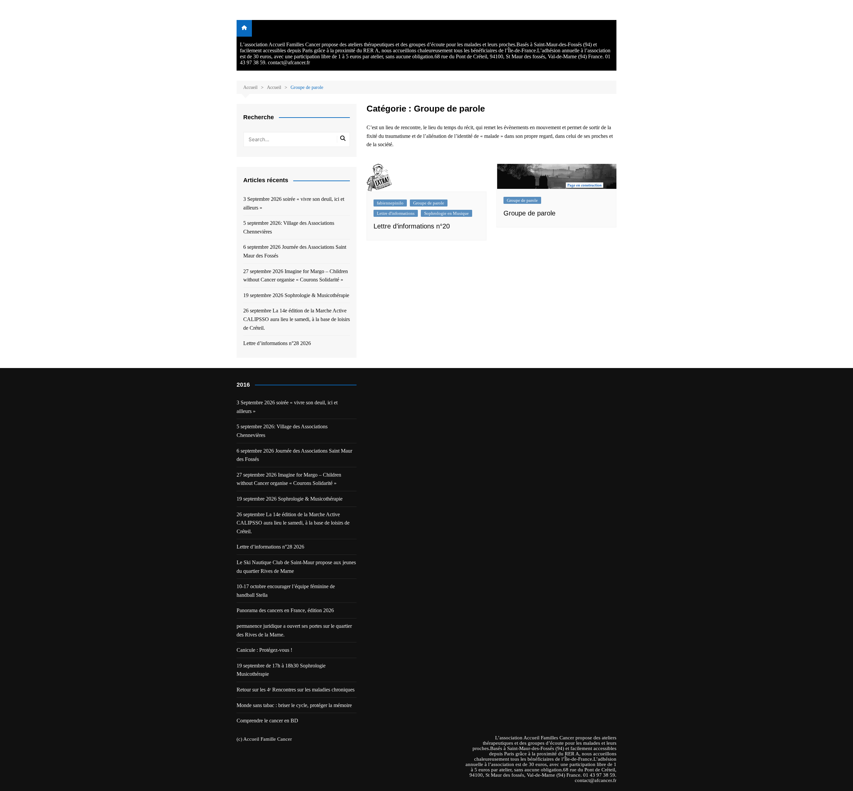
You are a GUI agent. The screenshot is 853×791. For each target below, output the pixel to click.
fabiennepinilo (390, 202)
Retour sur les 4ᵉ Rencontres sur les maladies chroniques (296, 689)
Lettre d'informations (396, 213)
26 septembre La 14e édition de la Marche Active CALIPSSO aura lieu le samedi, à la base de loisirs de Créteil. (296, 319)
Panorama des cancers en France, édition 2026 (285, 610)
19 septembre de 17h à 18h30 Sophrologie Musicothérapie (281, 670)
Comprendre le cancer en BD (267, 720)
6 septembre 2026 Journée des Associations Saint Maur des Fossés (294, 251)
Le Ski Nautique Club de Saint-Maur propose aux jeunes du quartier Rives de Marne (296, 567)
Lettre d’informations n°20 (412, 226)
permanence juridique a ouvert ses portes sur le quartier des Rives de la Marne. (294, 630)
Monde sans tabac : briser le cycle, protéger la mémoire (294, 705)
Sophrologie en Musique (446, 213)
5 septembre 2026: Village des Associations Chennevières (288, 227)
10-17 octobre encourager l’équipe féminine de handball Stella (286, 591)
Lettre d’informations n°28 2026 (277, 343)
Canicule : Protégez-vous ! (264, 650)
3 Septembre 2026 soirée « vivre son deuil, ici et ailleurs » (293, 203)
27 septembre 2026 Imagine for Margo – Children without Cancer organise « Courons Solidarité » (295, 275)
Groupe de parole (428, 202)
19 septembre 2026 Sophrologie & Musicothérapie (296, 295)
